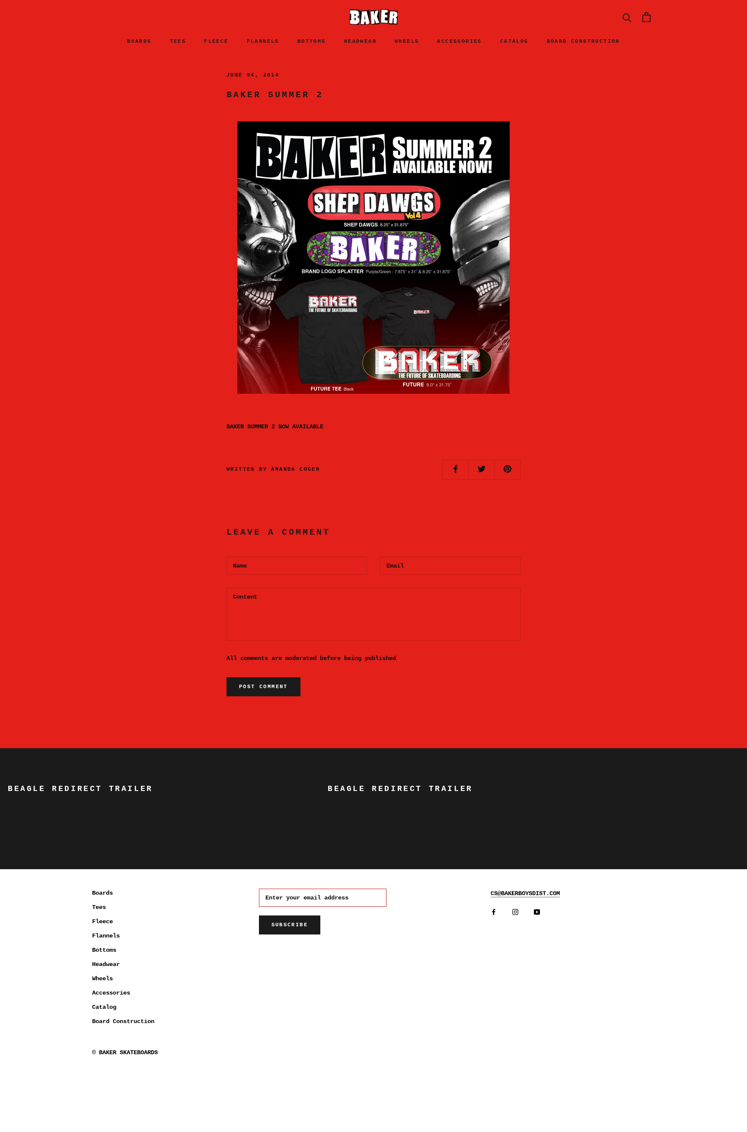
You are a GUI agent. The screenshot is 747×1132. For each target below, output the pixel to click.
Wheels (407, 41)
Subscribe (289, 925)
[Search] (627, 17)
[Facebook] (494, 912)
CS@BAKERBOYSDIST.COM (525, 893)
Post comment (263, 687)
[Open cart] (646, 17)
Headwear (360, 41)
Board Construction (583, 41)
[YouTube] (537, 912)
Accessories (459, 41)
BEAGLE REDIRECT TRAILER (80, 788)
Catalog (514, 41)
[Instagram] (515, 912)
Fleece (216, 41)
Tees (178, 41)
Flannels (263, 41)
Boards (139, 41)
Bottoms (311, 41)
